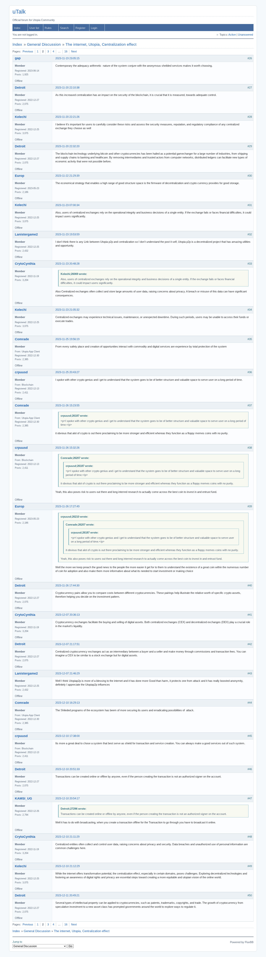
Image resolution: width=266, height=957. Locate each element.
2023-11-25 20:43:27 (67, 372)
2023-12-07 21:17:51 (67, 644)
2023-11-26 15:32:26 (67, 447)
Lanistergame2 (26, 234)
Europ (19, 176)
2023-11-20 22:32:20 (67, 146)
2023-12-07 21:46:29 (67, 673)
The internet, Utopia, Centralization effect (101, 44)
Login (94, 28)
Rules (48, 28)
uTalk (19, 11)
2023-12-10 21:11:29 (67, 836)
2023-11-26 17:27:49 (67, 506)
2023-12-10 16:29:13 (67, 702)
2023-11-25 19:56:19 (67, 339)
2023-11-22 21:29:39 (67, 175)
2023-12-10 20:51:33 (67, 769)
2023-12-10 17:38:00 (67, 736)
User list (34, 28)
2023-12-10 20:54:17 (67, 798)
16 (65, 51)
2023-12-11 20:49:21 (67, 895)
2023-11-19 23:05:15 (67, 58)
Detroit (20, 87)
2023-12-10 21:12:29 (67, 866)
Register (80, 28)
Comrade (22, 339)
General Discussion (44, 44)
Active (232, 34)
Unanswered (245, 34)
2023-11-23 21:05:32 (67, 309)
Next (74, 51)
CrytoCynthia (25, 263)
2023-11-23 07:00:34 (67, 205)
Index (17, 28)
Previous (28, 51)
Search (64, 28)
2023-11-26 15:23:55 (67, 405)
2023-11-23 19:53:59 (67, 234)
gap (18, 58)
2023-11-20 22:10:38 (67, 87)
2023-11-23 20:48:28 (67, 263)
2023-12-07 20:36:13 (67, 614)
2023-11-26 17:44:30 (67, 585)
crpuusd (21, 372)
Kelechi (20, 117)
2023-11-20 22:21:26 (67, 116)
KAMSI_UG (23, 798)
